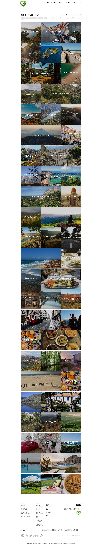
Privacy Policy (35, 543)
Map (47, 505)
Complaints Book (44, 543)
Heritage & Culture (39, 513)
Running (37, 518)
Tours (54, 2)
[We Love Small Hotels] (23, 3)
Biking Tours (38, 505)
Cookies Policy (40, 543)
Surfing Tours (38, 521)
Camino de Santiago (40, 506)
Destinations (49, 2)
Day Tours (38, 508)
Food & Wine (38, 512)
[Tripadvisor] (78, 535)
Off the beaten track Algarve (26, 516)
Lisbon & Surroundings (25, 512)
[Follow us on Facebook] (59, 535)
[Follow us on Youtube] (72, 535)
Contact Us (49, 518)
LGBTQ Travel (48, 512)
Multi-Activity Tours (39, 514)
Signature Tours (39, 520)
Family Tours (38, 510)
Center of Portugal (24, 510)
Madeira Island (23, 506)
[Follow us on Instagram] (68, 535)
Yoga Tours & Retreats (40, 525)
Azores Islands (23, 505)
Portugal (68, 2)
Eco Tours (37, 509)
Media (47, 509)
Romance (37, 517)
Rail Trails (37, 516)
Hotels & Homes (61, 2)
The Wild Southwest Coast (25, 514)
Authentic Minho (24, 509)
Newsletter (79, 504)
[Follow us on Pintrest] (64, 535)
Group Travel (49, 511)
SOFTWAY (74, 543)
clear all (23, 19)
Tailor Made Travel (50, 513)
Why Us (73, 2)
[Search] (77, 2)
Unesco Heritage (39, 522)
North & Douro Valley (24, 508)
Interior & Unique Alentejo (25, 513)
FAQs (47, 515)
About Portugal (49, 506)
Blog (47, 508)
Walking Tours (38, 524)
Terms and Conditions (29, 543)
